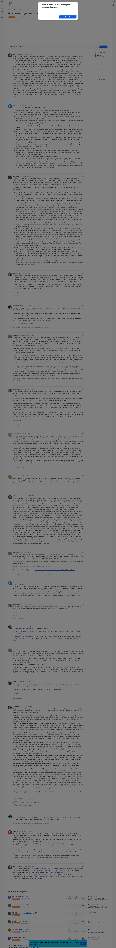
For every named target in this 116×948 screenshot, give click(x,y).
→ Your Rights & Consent (67, 17)
